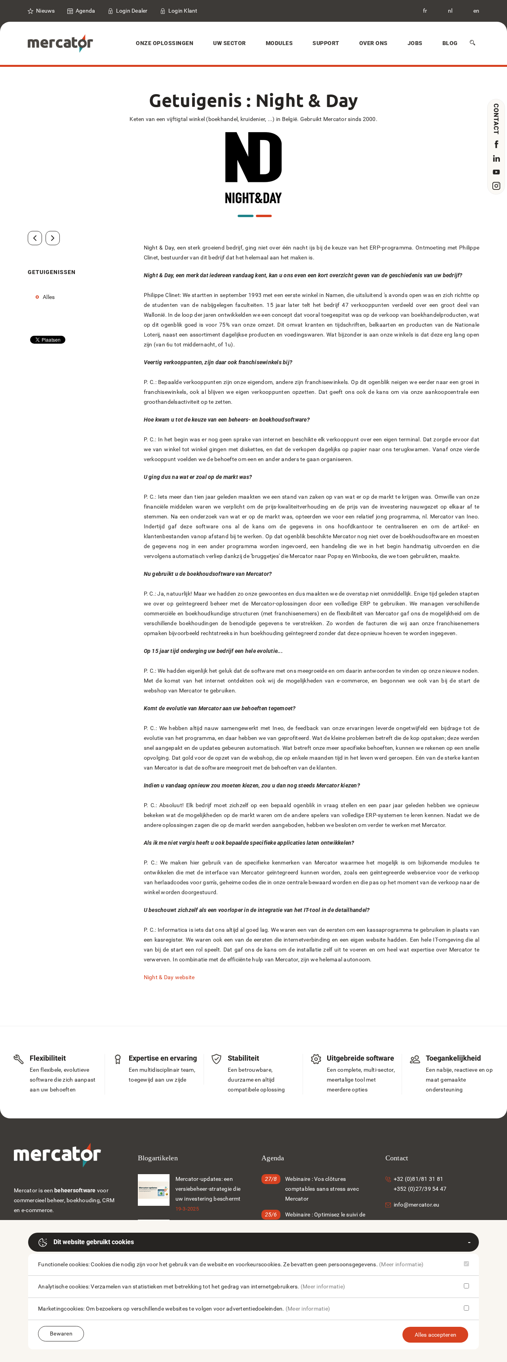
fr (425, 11)
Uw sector (229, 43)
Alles (49, 297)
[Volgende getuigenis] (53, 238)
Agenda (85, 11)
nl (450, 11)
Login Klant (183, 11)
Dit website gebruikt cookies (93, 1242)
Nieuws (45, 11)
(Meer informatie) (401, 1264)
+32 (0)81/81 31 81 (419, 1179)
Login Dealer (132, 11)
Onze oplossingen (164, 43)
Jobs (415, 43)
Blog (450, 43)
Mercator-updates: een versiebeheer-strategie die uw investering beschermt (208, 1189)
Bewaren (61, 1333)
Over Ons (373, 43)
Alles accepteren (435, 1335)
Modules (279, 43)
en (476, 11)
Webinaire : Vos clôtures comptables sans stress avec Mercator (322, 1189)
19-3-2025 (187, 1209)
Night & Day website (169, 977)
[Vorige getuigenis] (35, 238)
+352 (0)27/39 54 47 (420, 1189)
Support (326, 43)
